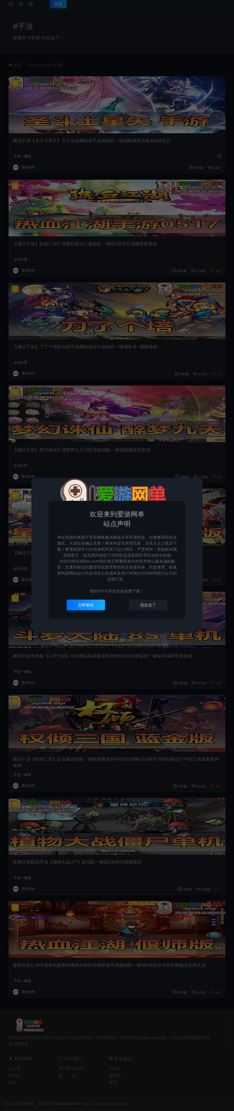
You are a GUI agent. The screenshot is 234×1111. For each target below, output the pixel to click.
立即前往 (86, 604)
